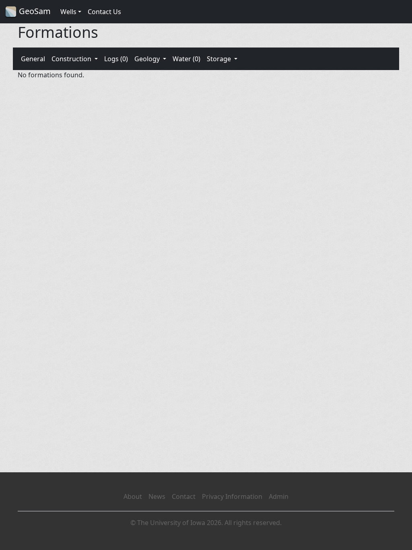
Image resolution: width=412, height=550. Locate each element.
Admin (278, 496)
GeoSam (34, 11)
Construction (72, 58)
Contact (184, 496)
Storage (220, 58)
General (33, 58)
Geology (147, 58)
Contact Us (104, 11)
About (133, 496)
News (156, 496)
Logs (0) (116, 58)
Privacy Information (232, 496)
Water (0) (186, 58)
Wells (68, 11)
